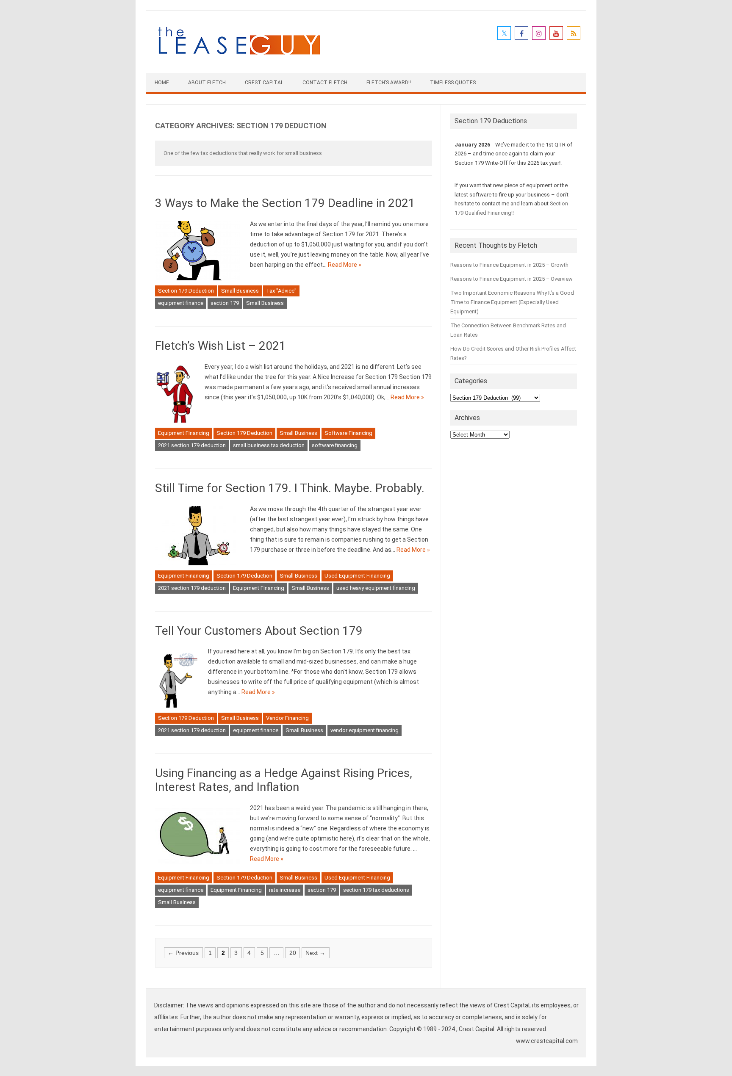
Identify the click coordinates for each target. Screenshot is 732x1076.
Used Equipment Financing (357, 576)
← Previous (183, 952)
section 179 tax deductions (376, 890)
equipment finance (180, 303)
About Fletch (207, 83)
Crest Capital (264, 83)
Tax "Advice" (281, 291)
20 (292, 952)
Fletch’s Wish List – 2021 (220, 346)
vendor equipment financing (364, 730)
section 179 (225, 303)
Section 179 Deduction (186, 291)
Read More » (344, 264)
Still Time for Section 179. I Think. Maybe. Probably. (289, 488)
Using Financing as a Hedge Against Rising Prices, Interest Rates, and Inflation (283, 780)
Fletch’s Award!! (388, 83)
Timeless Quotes (453, 83)
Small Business (240, 291)
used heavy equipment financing (375, 588)
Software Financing (348, 433)
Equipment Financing (183, 433)
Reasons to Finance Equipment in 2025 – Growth (509, 265)
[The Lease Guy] (238, 58)
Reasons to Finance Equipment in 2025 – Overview (511, 279)
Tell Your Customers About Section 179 (259, 631)
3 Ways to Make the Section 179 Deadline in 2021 (285, 203)
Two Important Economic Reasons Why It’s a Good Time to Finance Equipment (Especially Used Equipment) (512, 302)
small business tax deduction (269, 445)
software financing (335, 445)
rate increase (284, 890)
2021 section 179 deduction (192, 445)
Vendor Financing (287, 718)
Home (162, 83)
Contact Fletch (324, 83)
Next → (315, 952)
